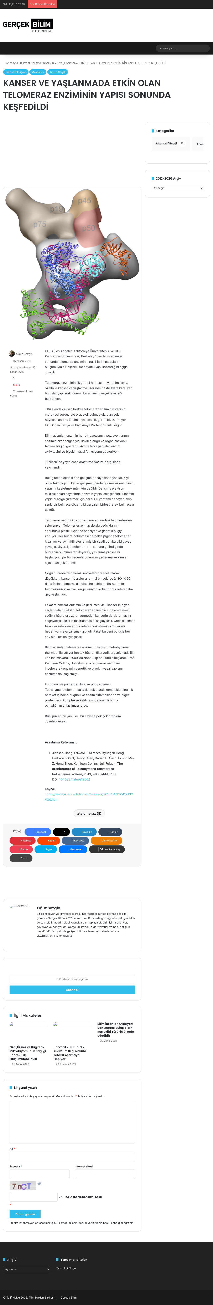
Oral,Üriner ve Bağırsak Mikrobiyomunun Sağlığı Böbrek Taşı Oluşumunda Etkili (28, 1053)
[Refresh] (39, 1183)
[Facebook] (44, 942)
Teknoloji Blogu (66, 1268)
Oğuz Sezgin (24, 353)
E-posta (16, 1166)
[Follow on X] (34, 353)
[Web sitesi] (39, 942)
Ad (12, 1148)
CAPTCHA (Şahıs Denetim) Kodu (80, 1196)
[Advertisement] (72, 151)
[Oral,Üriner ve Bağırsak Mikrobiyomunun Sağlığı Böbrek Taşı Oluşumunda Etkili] (28, 1032)
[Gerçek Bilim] (28, 25)
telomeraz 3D (90, 813)
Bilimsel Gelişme (30, 63)
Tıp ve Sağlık (58, 72)
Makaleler (38, 72)
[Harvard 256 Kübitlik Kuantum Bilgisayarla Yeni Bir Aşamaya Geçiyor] (72, 1032)
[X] (49, 942)
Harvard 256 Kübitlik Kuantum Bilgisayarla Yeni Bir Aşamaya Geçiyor (69, 1053)
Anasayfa (11, 63)
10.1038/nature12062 (74, 779)
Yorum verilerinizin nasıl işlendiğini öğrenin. (106, 1222)
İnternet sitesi (84, 1166)
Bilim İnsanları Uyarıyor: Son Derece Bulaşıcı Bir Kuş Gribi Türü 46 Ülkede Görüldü (115, 1030)
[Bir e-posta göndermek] (37, 353)
